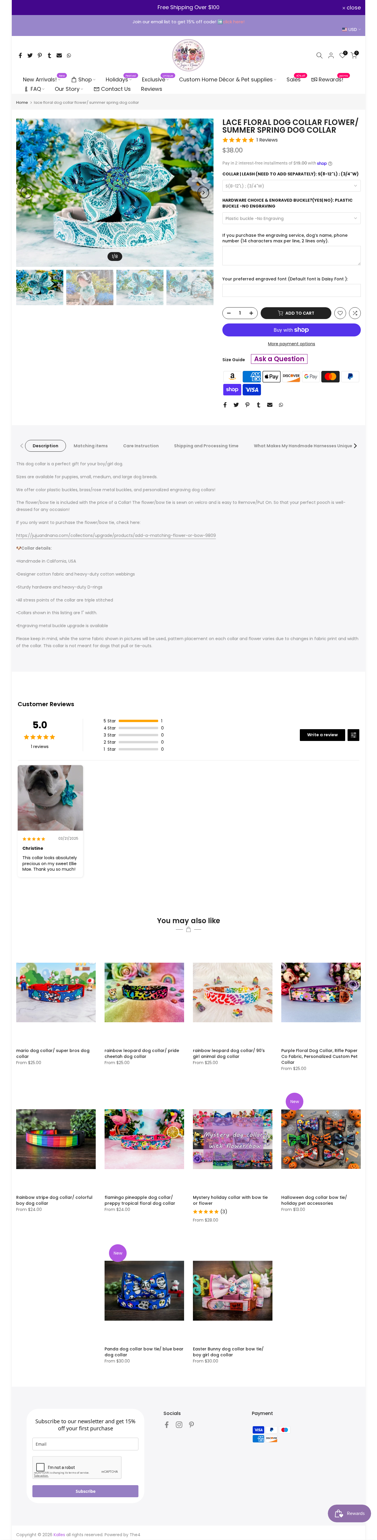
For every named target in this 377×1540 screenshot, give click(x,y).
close (26, 7)
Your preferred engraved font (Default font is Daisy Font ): (285, 279)
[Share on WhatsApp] (69, 55)
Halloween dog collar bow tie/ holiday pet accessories (314, 1200)
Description (45, 446)
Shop (85, 79)
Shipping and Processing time (206, 446)
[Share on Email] (59, 55)
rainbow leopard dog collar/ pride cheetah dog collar (142, 1053)
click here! (233, 22)
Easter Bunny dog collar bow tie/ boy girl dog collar (228, 1352)
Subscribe (85, 1491)
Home (22, 102)
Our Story (67, 89)
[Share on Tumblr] (49, 55)
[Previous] (26, 192)
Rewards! (333, 79)
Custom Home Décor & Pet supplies (226, 79)
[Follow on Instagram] (179, 1425)
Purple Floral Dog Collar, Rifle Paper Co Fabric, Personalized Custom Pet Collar (319, 1056)
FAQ (36, 89)
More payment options (291, 344)
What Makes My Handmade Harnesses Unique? (304, 446)
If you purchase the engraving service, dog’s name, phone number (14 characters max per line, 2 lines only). (285, 238)
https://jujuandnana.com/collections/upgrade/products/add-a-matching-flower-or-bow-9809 (116, 535)
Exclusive (157, 79)
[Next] (203, 192)
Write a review (322, 735)
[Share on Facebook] (20, 55)
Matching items (91, 446)
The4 (135, 1535)
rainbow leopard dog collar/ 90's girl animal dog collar (229, 1053)
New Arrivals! (44, 79)
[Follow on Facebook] (166, 1425)
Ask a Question (279, 359)
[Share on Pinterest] (39, 55)
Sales (296, 79)
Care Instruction (141, 446)
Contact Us (116, 89)
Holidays (121, 79)
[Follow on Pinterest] (191, 1425)
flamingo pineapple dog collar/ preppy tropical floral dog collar (140, 1200)
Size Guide (233, 360)
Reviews (151, 89)
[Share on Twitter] (30, 55)
